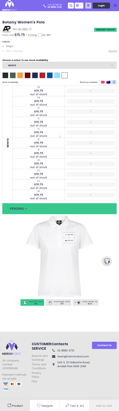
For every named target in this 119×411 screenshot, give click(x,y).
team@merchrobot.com (73, 356)
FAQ (34, 381)
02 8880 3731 (54, 7)
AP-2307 (23, 29)
